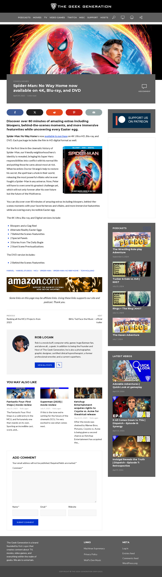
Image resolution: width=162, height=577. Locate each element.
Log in (125, 548)
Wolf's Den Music (92, 560)
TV (45, 17)
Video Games (57, 17)
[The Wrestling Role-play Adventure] (132, 239)
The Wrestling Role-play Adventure (127, 251)
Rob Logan (24, 408)
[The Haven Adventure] (132, 325)
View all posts (45, 365)
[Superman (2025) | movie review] (54, 392)
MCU (36, 270)
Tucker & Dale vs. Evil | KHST (126, 280)
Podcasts (24, 17)
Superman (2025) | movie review (51, 403)
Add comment (144, 91)
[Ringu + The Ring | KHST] (132, 298)
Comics (17, 81)
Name (15, 507)
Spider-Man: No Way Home (66, 270)
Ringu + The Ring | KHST (127, 308)
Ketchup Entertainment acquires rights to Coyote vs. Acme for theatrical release (86, 408)
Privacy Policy (90, 554)
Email (43, 507)
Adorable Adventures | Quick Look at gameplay (127, 386)
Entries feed (128, 553)
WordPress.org (129, 563)
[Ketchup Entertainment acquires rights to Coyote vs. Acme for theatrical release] (88, 392)
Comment (17, 468)
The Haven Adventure (126, 335)
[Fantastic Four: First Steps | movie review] (21, 392)
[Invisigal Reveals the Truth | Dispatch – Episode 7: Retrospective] (132, 446)
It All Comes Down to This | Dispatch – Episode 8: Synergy (129, 423)
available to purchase (56, 136)
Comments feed (130, 558)
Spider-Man (45, 270)
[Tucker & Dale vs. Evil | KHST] (132, 269)
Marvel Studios (24, 270)
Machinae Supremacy (94, 548)
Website (72, 507)
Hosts (104, 17)
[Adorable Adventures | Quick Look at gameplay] (132, 371)
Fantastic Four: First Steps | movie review (19, 403)
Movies (37, 17)
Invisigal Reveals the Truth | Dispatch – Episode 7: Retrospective (129, 462)
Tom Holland (87, 270)
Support (92, 17)
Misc (82, 17)
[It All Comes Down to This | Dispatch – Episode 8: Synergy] (132, 407)
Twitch (72, 17)
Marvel (10, 270)
